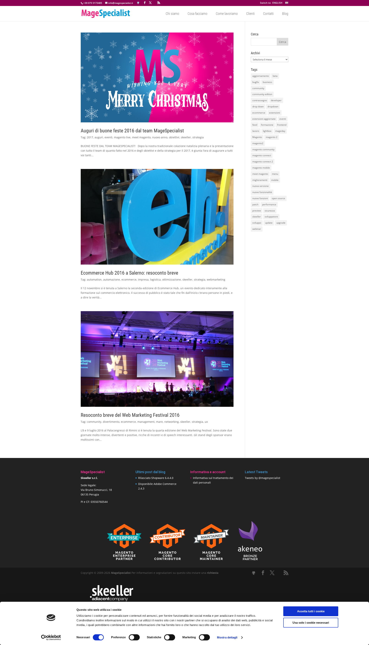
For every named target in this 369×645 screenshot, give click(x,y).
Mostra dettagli (227, 637)
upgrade (280, 222)
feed (254, 124)
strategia (198, 137)
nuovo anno (159, 137)
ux (206, 422)
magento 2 (271, 137)
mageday (280, 131)
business (267, 82)
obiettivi (174, 137)
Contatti (268, 14)
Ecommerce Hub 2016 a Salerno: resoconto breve (129, 273)
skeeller (186, 137)
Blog (285, 14)
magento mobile (261, 167)
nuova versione (260, 186)
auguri (99, 137)
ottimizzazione (171, 279)
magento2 (257, 143)
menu (275, 173)
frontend (281, 124)
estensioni (274, 112)
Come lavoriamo (227, 14)
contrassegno (259, 100)
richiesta (212, 573)
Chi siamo (172, 14)
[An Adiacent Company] (111, 600)
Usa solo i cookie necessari (311, 622)
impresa (143, 279)
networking (171, 422)
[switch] (134, 637)
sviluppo (256, 222)
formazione (267, 124)
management (146, 422)
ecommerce (128, 279)
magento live (122, 137)
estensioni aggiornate (264, 118)
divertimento (111, 422)
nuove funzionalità (262, 192)
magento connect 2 (262, 161)
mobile (274, 180)
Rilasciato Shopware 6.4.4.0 (155, 478)
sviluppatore (271, 216)
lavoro (255, 131)
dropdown (273, 106)
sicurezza (270, 210)
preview (256, 210)
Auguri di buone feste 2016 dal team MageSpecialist (132, 131)
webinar (256, 229)
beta (275, 76)
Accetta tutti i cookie (311, 611)
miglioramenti (259, 180)
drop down (258, 106)
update (269, 222)
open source (278, 198)
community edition (262, 94)
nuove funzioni (260, 198)
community (94, 422)
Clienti (250, 14)
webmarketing (216, 279)
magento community (263, 149)
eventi (108, 137)
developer (276, 100)
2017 (90, 137)
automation (94, 279)
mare (159, 422)
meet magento (141, 137)
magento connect (261, 155)
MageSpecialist (121, 573)
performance (269, 204)
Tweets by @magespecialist (262, 478)
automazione (111, 279)
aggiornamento (260, 76)
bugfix (255, 82)
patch (255, 204)
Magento (257, 137)
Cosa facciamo (197, 14)
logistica (155, 279)
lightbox (267, 131)
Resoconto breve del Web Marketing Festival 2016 (130, 415)
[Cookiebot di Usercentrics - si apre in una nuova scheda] (51, 637)
